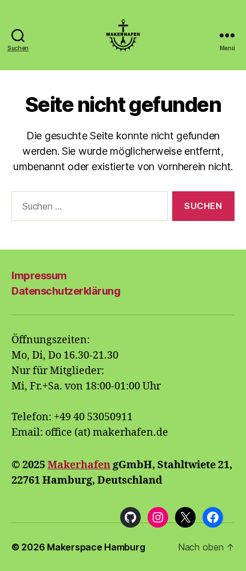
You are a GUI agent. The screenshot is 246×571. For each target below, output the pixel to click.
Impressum (39, 276)
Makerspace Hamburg (96, 547)
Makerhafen (78, 465)
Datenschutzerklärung (65, 291)
